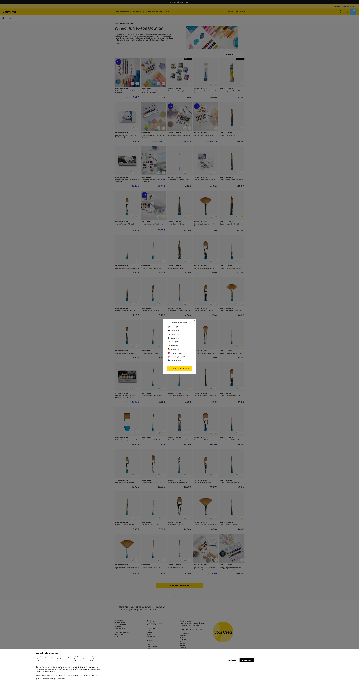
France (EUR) (175, 345)
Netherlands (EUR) (176, 353)
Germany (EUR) (175, 349)
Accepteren (246, 660)
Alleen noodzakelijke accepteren (53, 679)
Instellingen (232, 660)
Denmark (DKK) (175, 334)
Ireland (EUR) (175, 342)
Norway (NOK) (175, 330)
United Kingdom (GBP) (178, 357)
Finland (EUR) (175, 338)
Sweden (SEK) (175, 327)
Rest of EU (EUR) (176, 360)
